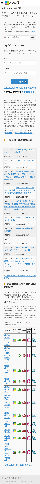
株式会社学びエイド (7, 415)
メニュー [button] (2, 2)
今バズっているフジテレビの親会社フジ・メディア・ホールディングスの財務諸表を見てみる (19, 190)
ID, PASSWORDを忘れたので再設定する (20, 88)
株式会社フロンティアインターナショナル (7, 402)
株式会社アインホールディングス (7, 340)
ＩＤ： (6, 59)
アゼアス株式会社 (7, 423)
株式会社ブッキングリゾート (7, 370)
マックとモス (21, 239)
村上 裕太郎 (32, 31)
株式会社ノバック (7, 381)
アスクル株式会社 (7, 438)
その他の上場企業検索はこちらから (18, 465)
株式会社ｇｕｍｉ (7, 389)
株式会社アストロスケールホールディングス (7, 355)
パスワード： (9, 69)
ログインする (18, 82)
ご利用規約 (8, 133)
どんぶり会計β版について (23, 133)
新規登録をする (28, 92)
